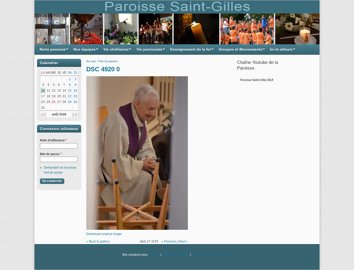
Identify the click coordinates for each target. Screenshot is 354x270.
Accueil (90, 61)
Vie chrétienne (115, 50)
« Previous (168, 241)
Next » (183, 241)
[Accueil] (177, 22)
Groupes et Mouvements (239, 50)
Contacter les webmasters (211, 255)
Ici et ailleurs (280, 50)
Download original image (104, 234)
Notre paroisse (51, 50)
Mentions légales (176, 255)
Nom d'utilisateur (53, 140)
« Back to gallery (98, 241)
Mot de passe (51, 154)
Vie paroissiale (148, 50)
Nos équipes (83, 50)
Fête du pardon (107, 61)
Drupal (153, 255)
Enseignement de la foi (189, 50)
